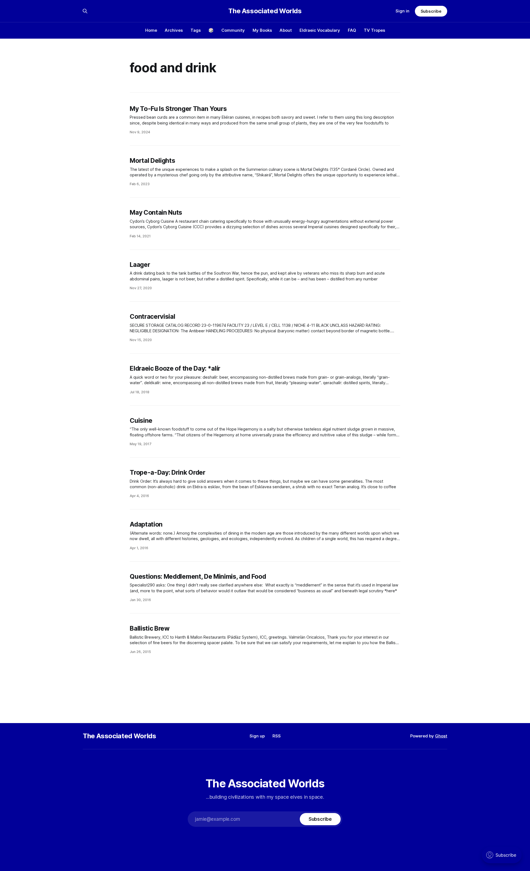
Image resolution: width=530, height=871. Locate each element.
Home (151, 30)
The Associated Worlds (264, 11)
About (286, 30)
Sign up (257, 736)
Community (233, 30)
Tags (195, 30)
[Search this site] (85, 11)
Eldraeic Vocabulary (320, 30)
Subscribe (431, 11)
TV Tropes (374, 30)
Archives (174, 30)
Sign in (402, 11)
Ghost (441, 736)
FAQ (352, 30)
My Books (262, 30)
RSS (276, 736)
